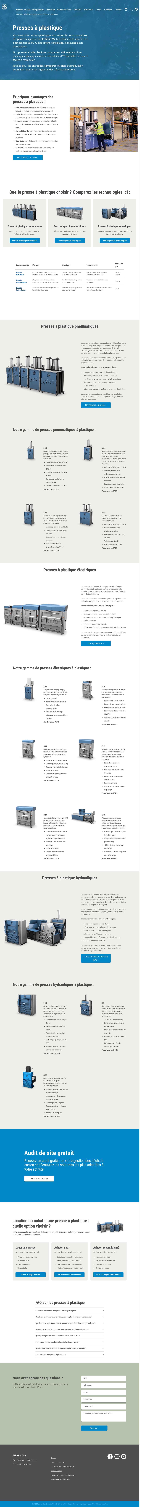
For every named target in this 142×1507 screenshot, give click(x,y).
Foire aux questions (57, 1462)
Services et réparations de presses (63, 1467)
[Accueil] (4, 7)
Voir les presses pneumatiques (24, 240)
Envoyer (94, 1428)
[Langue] (136, 9)
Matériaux (88, 9)
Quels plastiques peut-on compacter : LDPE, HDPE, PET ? (69, 1335)
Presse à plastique (51, 14)
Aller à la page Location (30, 1275)
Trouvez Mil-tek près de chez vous (63, 1475)
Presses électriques (20, 273)
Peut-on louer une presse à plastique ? (69, 1354)
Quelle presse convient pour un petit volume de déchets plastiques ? (69, 1329)
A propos (108, 9)
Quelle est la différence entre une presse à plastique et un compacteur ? (69, 1316)
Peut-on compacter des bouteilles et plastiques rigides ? (69, 1342)
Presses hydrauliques (21, 289)
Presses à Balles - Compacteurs (30, 9)
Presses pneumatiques (21, 281)
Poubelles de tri (64, 9)
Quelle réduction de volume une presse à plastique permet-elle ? (69, 1348)
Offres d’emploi (56, 1471)
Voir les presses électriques (70, 240)
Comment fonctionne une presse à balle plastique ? (69, 1310)
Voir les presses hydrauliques (115, 240)
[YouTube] (123, 1456)
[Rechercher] (131, 9)
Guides (53, 1458)
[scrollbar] (140, 753)
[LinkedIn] (117, 1456)
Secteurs (77, 9)
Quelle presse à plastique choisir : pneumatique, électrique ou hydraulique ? (69, 1323)
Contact (118, 9)
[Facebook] (110, 1456)
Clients (99, 9)
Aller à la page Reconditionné (108, 1275)
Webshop (50, 9)
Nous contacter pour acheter (69, 1275)
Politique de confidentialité (60, 1479)
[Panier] (125, 9)
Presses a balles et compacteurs (30, 14)
